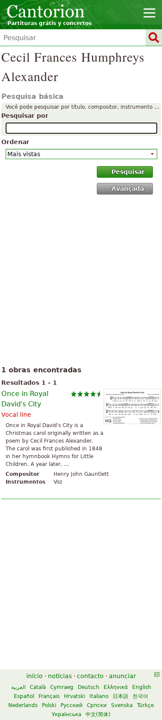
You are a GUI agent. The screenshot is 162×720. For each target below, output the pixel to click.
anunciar (122, 676)
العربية (18, 687)
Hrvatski (74, 696)
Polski (49, 705)
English (141, 687)
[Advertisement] (81, 282)
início (34, 676)
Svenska (122, 705)
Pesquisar (128, 171)
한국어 (140, 696)
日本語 (120, 696)
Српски (97, 705)
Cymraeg (61, 687)
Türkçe (145, 705)
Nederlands (23, 705)
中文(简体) (98, 714)
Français (49, 696)
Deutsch (88, 687)
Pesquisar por (24, 115)
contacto (90, 676)
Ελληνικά (116, 687)
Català (38, 687)
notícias (60, 676)
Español (24, 696)
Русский (71, 705)
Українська (66, 714)
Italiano (98, 696)
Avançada (127, 188)
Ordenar (15, 141)
